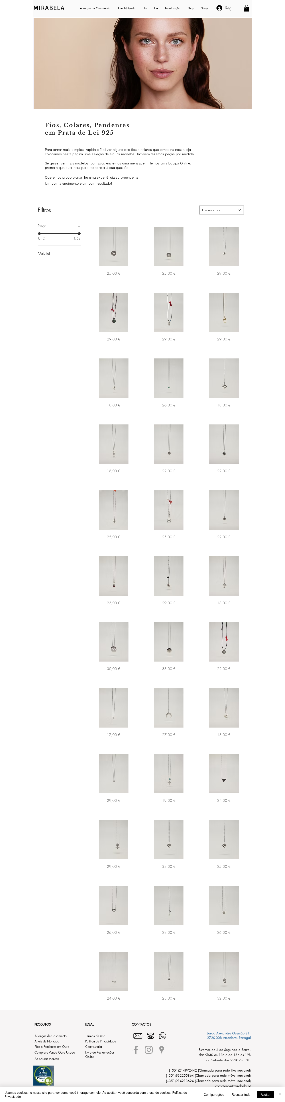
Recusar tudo (241, 1094)
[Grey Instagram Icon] (148, 1049)
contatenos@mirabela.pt (233, 1086)
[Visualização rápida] (113, 246)
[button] (145, 8)
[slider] (39, 233)
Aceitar (266, 1094)
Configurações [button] (214, 1094)
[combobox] (221, 210)
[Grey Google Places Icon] (161, 1049)
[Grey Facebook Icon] (135, 1049)
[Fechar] (279, 1094)
